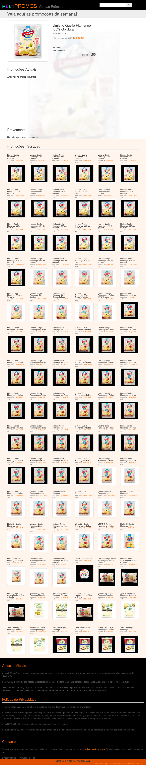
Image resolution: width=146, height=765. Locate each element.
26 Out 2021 (41, 230)
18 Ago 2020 (132, 332)
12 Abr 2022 (64, 264)
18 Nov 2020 (132, 632)
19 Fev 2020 (19, 364)
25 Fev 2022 (87, 599)
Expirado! (78, 37)
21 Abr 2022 (132, 597)
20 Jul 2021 (109, 161)
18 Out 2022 (132, 462)
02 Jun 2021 (132, 397)
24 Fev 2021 (42, 161)
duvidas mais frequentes (94, 749)
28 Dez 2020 (64, 161)
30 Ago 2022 (109, 462)
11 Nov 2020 (19, 161)
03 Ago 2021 (132, 364)
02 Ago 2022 (87, 462)
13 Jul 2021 (109, 632)
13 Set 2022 (132, 264)
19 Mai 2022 (19, 632)
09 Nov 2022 (42, 299)
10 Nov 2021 (64, 230)
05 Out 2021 (19, 230)
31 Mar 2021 (132, 297)
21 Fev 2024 (87, 495)
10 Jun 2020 (19, 332)
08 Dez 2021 (132, 430)
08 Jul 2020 (64, 332)
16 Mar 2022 (42, 264)
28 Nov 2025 (42, 530)
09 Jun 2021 (19, 195)
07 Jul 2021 (109, 397)
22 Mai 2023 (18, 562)
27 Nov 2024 (110, 495)
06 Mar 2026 (87, 299)
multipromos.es (117, 763)
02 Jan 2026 (64, 530)
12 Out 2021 (87, 430)
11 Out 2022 (19, 299)
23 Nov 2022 (19, 495)
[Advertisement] (118, 38)
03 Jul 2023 (41, 564)
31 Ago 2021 (42, 430)
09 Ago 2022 (109, 264)
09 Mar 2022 (42, 462)
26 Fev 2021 (132, 564)
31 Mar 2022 (109, 597)
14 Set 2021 (132, 195)
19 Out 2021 (41, 597)
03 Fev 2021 (19, 430)
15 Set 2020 (109, 364)
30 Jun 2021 (109, 195)
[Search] (129, 5)
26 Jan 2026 (64, 299)
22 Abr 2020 (41, 364)
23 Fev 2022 (19, 264)
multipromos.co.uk (133, 763)
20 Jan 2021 (41, 195)
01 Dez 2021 (87, 230)
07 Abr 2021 (132, 161)
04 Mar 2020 (87, 397)
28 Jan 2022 (64, 597)
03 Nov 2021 (110, 430)
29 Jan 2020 (109, 564)
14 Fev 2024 (64, 495)
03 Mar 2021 (87, 332)
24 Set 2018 (131, 528)
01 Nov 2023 (42, 495)
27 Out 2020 (87, 195)
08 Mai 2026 (109, 299)
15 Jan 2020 (64, 397)
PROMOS (25, 5)
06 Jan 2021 (41, 332)
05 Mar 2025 (132, 495)
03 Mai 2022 (87, 264)
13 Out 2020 (41, 397)
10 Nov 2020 (64, 364)
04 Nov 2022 (42, 632)
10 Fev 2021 (64, 632)
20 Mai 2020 (109, 332)
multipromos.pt (101, 763)
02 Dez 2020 (19, 397)
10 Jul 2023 (63, 564)
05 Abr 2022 (64, 462)
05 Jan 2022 (109, 230)
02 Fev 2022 (132, 230)
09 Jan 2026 (87, 528)
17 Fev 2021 (87, 561)
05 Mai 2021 (87, 632)
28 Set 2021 (64, 430)
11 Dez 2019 (87, 364)
